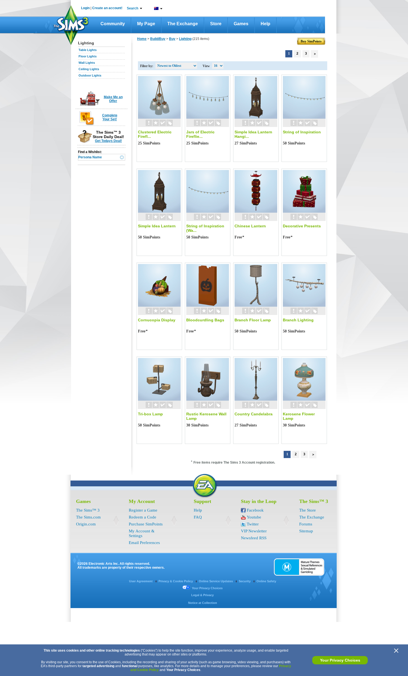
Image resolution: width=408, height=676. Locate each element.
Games (241, 23)
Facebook (255, 510)
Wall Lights (87, 62)
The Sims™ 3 (88, 510)
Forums (305, 524)
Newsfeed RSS (253, 538)
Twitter (253, 524)
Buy (172, 39)
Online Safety (266, 581)
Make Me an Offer (113, 99)
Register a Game (143, 510)
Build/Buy (157, 39)
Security (245, 581)
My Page (146, 23)
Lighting (185, 39)
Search (132, 8)
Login (85, 8)
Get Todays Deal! (108, 141)
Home (142, 39)
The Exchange (182, 23)
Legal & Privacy (202, 595)
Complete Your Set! (109, 117)
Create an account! (107, 8)
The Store (307, 510)
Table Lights (88, 50)
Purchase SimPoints (146, 524)
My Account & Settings (142, 533)
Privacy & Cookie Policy (176, 581)
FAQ (198, 517)
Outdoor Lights (90, 75)
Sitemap (306, 531)
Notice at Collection (202, 602)
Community (112, 23)
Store (215, 23)
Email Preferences (144, 542)
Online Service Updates (216, 581)
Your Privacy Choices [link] (207, 588)
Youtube (254, 517)
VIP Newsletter (254, 531)
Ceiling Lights (89, 69)
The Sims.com (88, 517)
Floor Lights (88, 56)
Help (265, 23)
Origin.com (86, 524)
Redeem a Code (142, 517)
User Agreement (141, 581)
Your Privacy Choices (340, 660)
